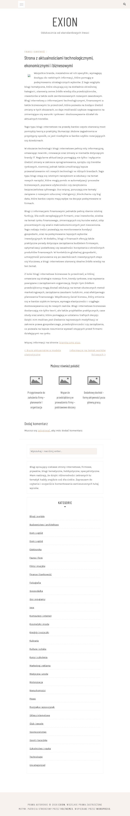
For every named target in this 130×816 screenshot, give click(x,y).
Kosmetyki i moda (39, 624)
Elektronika (36, 549)
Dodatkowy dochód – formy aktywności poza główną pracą (94, 397)
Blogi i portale (37, 516)
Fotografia (35, 582)
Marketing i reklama (40, 665)
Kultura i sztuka (38, 649)
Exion (65, 21)
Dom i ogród (36, 533)
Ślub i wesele (37, 723)
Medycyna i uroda (39, 674)
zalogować (44, 430)
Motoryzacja (36, 682)
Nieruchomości (38, 690)
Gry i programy (37, 599)
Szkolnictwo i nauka (40, 748)
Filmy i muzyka (37, 566)
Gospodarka (36, 591)
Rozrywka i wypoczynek (42, 707)
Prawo (33, 699)
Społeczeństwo (38, 732)
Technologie (36, 757)
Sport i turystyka (38, 740)
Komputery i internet (40, 616)
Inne (32, 607)
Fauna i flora (36, 558)
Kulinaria (34, 640)
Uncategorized (37, 765)
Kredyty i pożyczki (39, 632)
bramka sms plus (69, 342)
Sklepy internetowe (40, 715)
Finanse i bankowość (34, 51)
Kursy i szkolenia (39, 657)
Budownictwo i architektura (44, 524)
